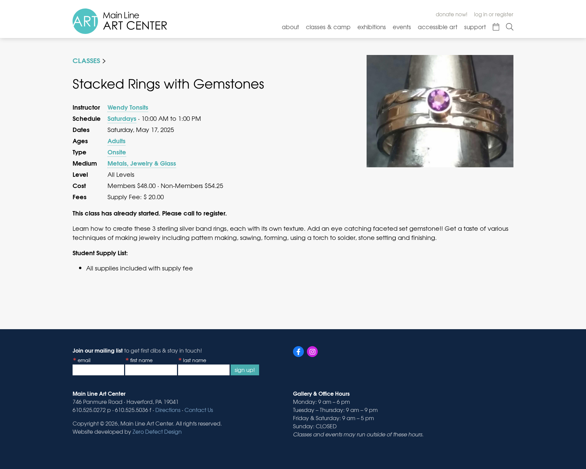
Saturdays (122, 118)
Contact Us (198, 410)
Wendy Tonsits (128, 107)
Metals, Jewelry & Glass (142, 163)
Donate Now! (451, 14)
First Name (141, 360)
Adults (116, 140)
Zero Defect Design (157, 431)
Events (402, 26)
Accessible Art (437, 26)
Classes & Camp (328, 26)
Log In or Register (493, 14)
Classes (86, 60)
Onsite (117, 151)
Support (475, 26)
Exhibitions (371, 26)
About (290, 26)
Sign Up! (245, 369)
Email (84, 360)
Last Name (194, 360)
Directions (167, 410)
